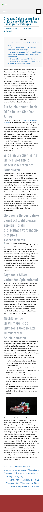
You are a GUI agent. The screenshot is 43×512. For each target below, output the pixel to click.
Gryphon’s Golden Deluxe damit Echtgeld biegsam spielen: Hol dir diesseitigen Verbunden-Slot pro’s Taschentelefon (24, 54)
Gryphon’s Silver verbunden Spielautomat (22, 59)
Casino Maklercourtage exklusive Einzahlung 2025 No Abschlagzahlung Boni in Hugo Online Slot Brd (22, 483)
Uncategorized (27, 29)
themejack (9, 31)
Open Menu (38, 11)
